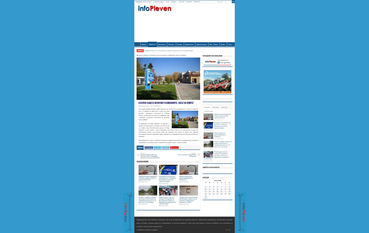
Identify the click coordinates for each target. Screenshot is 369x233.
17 (205, 191)
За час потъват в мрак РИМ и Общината (187, 155)
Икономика (161, 44)
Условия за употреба (151, 230)
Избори (143, 44)
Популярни (215, 107)
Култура (179, 44)
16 (229, 189)
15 (225, 189)
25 (209, 194)
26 (213, 194)
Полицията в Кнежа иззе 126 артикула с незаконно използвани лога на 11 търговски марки (169, 50)
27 (217, 194)
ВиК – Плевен (213, 44)
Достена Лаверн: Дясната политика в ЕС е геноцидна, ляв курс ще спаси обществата (150, 155)
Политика (171, 44)
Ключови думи (208, 111)
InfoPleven (141, 230)
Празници (189, 1)
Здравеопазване (201, 44)
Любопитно (197, 1)
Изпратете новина (159, 1)
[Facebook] (220, 2)
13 (217, 189)
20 (217, 191)
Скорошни (207, 107)
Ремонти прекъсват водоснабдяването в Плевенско (186, 178)
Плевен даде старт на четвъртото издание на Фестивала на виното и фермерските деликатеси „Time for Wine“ (167, 200)
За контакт (181, 1)
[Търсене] (233, 1)
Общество (152, 44)
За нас (167, 1)
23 (229, 191)
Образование (189, 44)
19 (213, 191)
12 (213, 189)
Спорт (230, 44)
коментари (224, 107)
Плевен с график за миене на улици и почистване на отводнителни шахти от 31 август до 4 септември (147, 199)
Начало (137, 44)
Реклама (173, 1)
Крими (223, 44)
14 (221, 189)
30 (229, 194)
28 (221, 194)
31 (205, 196)
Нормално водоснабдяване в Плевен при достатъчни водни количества (148, 178)
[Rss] (218, 2)
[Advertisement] (184, 25)
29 (225, 194)
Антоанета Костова (144, 106)
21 (221, 191)
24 (205, 194)
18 (209, 191)
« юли (205, 198)
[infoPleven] (154, 8)
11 (209, 189)
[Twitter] (222, 2)
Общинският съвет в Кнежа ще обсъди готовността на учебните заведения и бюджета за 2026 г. (188, 199)
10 (205, 189)
